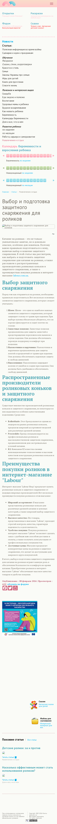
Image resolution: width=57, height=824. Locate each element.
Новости (7, 41)
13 (48, 156)
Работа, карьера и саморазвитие (18, 136)
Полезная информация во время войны (21, 49)
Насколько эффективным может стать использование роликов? (27, 769)
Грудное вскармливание (14, 107)
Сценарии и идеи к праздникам (17, 52)
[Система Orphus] (31, 820)
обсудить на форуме (18, 584)
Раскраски (7, 60)
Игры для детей (10, 78)
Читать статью (8, 757)
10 (38, 156)
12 (44, 156)
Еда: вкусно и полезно (13, 97)
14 (51, 156)
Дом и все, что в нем (12, 121)
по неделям (8, 129)
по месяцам (8, 133)
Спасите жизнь (9, 85)
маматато (9, 3)
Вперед (53, 156)
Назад (3, 156)
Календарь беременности (15, 118)
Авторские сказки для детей (46, 705)
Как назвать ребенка (12, 111)
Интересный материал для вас (46, 725)
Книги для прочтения (12, 81)
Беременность (9, 114)
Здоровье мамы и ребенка (15, 104)
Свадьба (6, 93)
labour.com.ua (20, 275)
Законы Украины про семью (16, 74)
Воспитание (8, 100)
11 (41, 156)
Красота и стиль (10, 67)
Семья (5, 71)
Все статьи (32, 739)
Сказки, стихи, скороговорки (17, 64)
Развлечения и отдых (13, 140)
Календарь (9, 146)
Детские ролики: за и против (21, 748)
